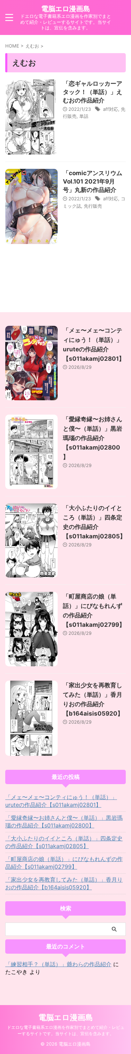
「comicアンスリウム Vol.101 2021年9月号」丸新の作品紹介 (92, 181)
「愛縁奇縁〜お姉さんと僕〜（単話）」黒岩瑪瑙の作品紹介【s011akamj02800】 (92, 438)
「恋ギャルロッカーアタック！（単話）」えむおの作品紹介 (92, 92)
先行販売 (93, 206)
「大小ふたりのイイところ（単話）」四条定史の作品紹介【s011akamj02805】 (64, 842)
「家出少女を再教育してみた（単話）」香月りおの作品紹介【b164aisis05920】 (64, 883)
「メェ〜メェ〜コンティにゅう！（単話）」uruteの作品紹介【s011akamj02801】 (61, 801)
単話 (83, 116)
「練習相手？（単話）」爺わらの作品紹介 (58, 964)
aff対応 (110, 109)
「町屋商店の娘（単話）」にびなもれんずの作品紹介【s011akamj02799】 (64, 862)
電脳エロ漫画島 (65, 9)
